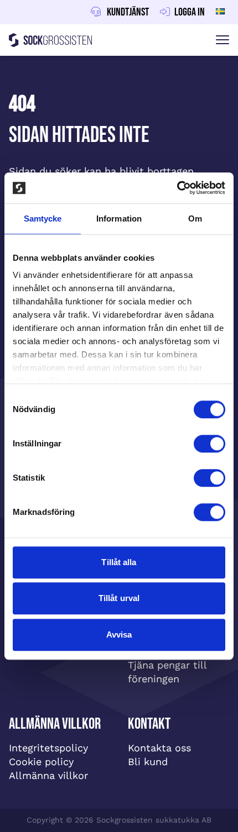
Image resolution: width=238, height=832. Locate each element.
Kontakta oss (159, 748)
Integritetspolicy (48, 748)
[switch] (209, 443)
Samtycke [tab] (43, 218)
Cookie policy (41, 761)
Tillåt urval (119, 598)
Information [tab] (119, 218)
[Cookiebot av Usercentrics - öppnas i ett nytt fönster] (176, 188)
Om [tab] (195, 218)
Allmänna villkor (48, 775)
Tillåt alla (118, 562)
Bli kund (148, 761)
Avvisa (119, 634)
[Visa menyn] (222, 40)
